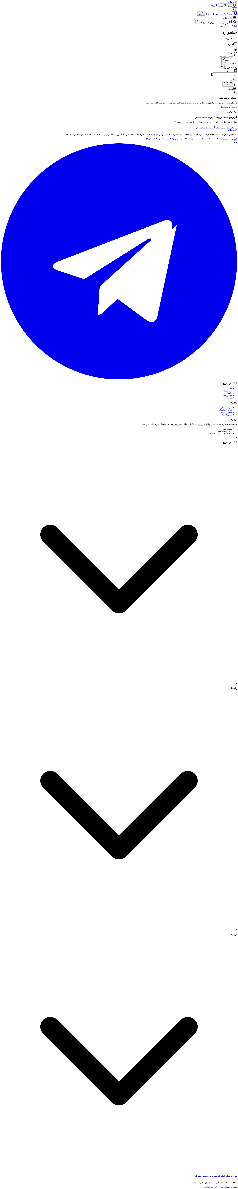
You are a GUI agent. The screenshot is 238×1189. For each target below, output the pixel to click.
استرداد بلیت (227, 414)
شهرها (221, 6)
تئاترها (229, 393)
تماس (222, 1176)
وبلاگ (212, 6)
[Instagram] (235, 142)
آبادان (229, 26)
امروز (234, 79)
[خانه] (235, 26)
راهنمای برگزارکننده (175, 139)
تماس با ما (227, 429)
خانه (230, 388)
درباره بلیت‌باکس (225, 431)
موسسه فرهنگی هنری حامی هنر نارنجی (220, 1187)
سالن (235, 85)
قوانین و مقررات (225, 410)
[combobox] (225, 61)
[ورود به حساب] (197, 22)
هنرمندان (228, 398)
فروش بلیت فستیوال (228, 107)
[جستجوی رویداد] (234, 9)
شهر (232, 50)
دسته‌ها (230, 6)
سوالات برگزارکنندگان (158, 139)
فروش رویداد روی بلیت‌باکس (220, 433)
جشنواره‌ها (227, 395)
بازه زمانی (230, 71)
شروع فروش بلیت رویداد (226, 128)
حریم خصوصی (226, 412)
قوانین (216, 1176)
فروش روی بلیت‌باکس (192, 139)
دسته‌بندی (233, 63)
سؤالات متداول (226, 407)
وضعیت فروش (231, 67)
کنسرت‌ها (228, 391)
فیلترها (231, 89)
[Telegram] (119, 379)
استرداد (198, 1176)
